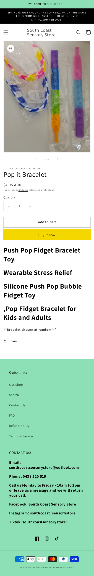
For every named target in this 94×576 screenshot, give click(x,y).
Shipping (23, 189)
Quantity (9, 197)
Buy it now (47, 235)
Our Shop (16, 385)
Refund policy (19, 426)
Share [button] (13, 341)
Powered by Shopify (64, 567)
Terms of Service (21, 436)
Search (14, 395)
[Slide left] (37, 159)
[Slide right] (57, 159)
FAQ (12, 415)
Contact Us (17, 405)
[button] (6, 32)
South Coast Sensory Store (41, 567)
